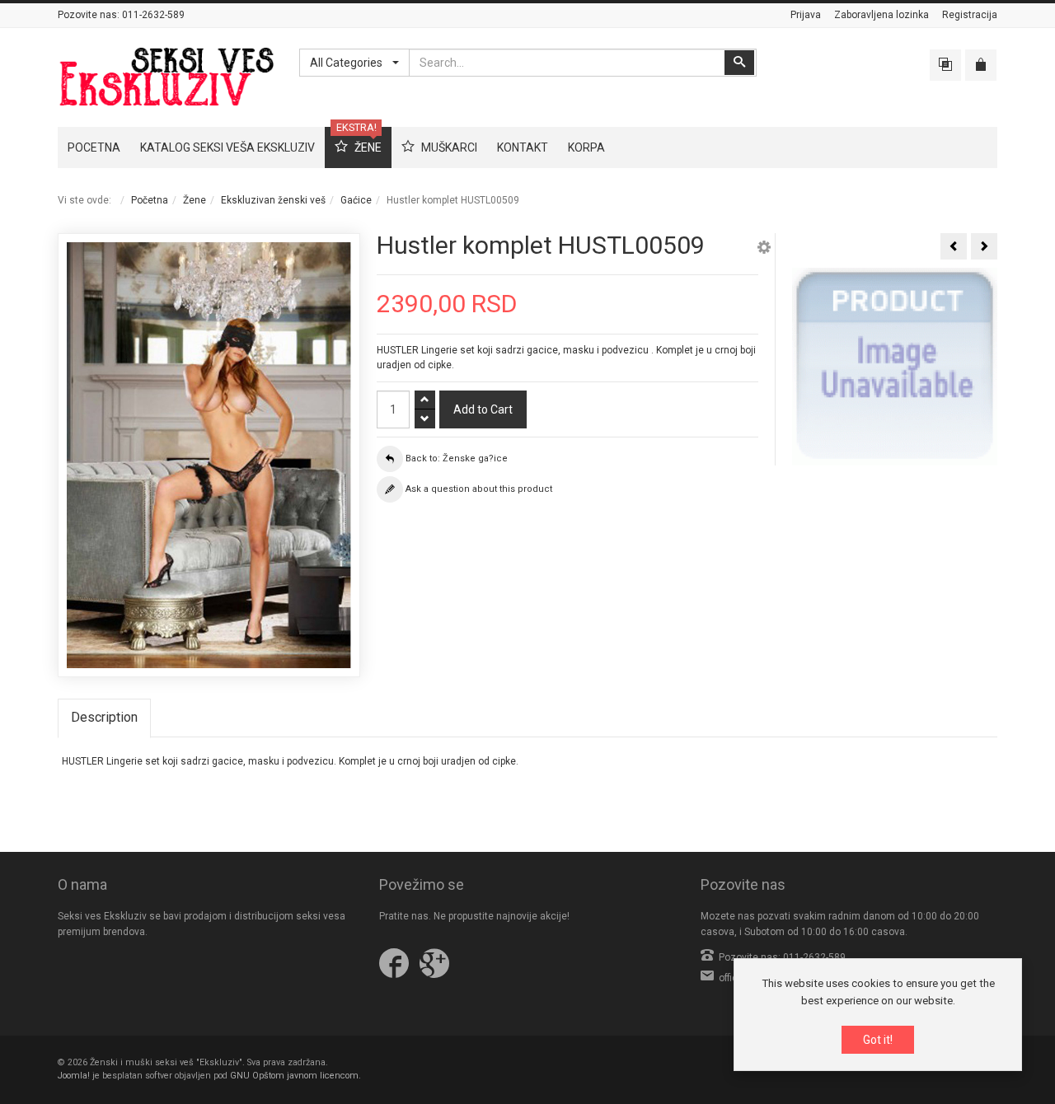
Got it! (878, 1039)
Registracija (969, 15)
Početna (149, 200)
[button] (764, 249)
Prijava (805, 15)
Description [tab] (104, 717)
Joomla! (74, 1075)
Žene (194, 200)
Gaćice (356, 200)
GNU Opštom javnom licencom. (295, 1075)
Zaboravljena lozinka (881, 15)
